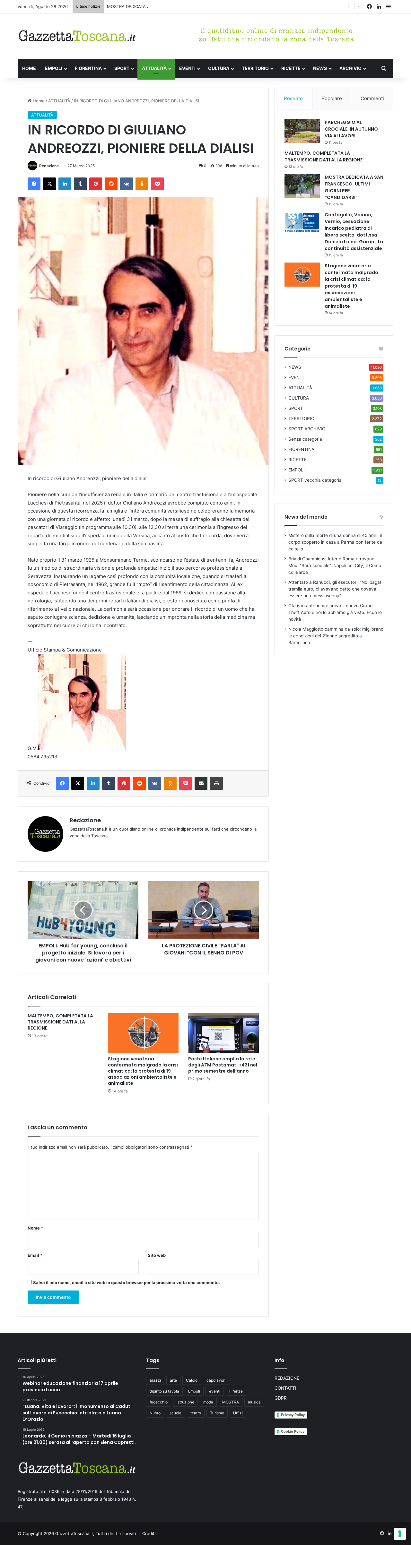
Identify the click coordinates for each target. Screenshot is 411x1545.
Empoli (194, 1391)
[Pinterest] (95, 183)
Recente (293, 98)
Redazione (49, 165)
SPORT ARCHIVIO (306, 428)
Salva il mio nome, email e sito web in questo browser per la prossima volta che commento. (126, 1282)
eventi (214, 1391)
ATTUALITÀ (154, 68)
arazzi (155, 1380)
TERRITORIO (255, 68)
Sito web (157, 1255)
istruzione (185, 1402)
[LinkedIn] (64, 183)
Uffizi (238, 1413)
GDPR (281, 1398)
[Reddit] (111, 183)
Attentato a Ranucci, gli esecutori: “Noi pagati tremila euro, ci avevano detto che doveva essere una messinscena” (335, 589)
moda (208, 1402)
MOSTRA (230, 1402)
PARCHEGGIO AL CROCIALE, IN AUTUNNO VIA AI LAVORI (351, 129)
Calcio (191, 1380)
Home (38, 100)
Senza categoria (305, 439)
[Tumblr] (80, 183)
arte (173, 1380)
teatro (195, 1413)
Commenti (372, 98)
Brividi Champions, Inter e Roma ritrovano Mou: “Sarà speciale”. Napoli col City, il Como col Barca (334, 565)
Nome (35, 1227)
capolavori (215, 1380)
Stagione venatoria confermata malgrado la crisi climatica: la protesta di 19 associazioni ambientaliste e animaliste (143, 1071)
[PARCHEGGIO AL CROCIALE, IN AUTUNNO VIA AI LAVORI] (302, 131)
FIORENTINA (88, 68)
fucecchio (159, 1402)
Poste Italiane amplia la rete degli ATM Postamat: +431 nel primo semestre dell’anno (222, 1065)
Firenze (236, 1391)
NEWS (320, 68)
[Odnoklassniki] (142, 183)
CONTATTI (285, 1388)
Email (35, 1255)
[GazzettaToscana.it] (77, 36)
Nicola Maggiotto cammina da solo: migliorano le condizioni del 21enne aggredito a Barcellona (335, 635)
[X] (49, 183)
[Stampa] (216, 783)
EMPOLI (53, 68)
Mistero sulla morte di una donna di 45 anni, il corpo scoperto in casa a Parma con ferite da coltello (335, 542)
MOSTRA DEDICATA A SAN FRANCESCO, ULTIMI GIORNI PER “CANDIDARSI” (181, 6)
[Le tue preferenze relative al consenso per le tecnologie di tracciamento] (400, 1534)
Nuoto (155, 1413)
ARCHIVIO (350, 68)
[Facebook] (34, 183)
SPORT (121, 68)
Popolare (331, 98)
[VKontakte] (126, 183)
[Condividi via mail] (201, 783)
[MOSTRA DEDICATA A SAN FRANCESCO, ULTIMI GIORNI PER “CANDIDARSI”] (302, 186)
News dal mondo (306, 517)
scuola (175, 1413)
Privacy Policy (293, 1414)
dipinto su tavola (164, 1391)
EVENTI (187, 68)
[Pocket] (157, 183)
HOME (29, 68)
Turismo (217, 1413)
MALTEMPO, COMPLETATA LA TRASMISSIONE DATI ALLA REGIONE (60, 1022)
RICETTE (291, 68)
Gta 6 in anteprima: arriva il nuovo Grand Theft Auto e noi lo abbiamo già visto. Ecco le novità (335, 612)
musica (254, 1402)
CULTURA (218, 68)
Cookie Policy (292, 1431)
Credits (149, 1533)
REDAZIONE (287, 1378)
